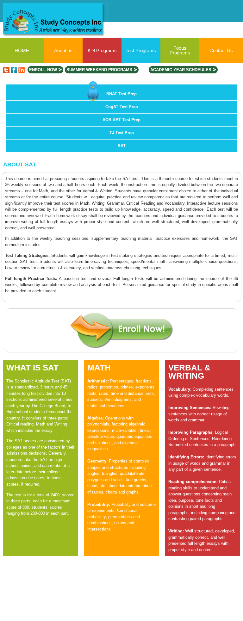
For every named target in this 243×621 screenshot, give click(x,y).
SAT (122, 145)
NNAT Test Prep (121, 93)
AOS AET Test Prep (121, 119)
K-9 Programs (102, 50)
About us (63, 50)
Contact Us (221, 50)
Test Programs (141, 50)
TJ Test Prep (121, 132)
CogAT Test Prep (121, 106)
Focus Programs (180, 50)
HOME (22, 50)
